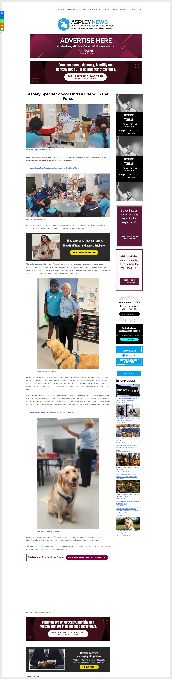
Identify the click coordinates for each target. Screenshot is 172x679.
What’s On (106, 9)
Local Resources (94, 9)
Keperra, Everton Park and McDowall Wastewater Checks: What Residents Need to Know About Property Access (127, 510)
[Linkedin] (2, 17)
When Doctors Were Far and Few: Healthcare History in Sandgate (54, 412)
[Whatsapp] (2, 21)
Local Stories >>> (129, 373)
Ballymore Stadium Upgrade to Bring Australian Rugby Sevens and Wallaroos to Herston (126, 447)
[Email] (2, 29)
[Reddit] (2, 25)
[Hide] (1, 33)
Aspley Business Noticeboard (76, 9)
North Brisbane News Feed (125, 381)
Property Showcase (118, 9)
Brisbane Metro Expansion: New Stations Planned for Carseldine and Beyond (57, 168)
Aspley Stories (59, 9)
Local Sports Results (135, 9)
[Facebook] (2, 13)
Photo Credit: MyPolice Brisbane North (38, 149)
